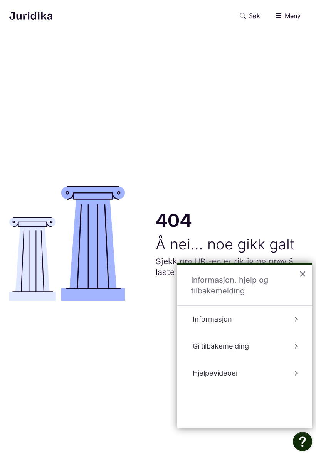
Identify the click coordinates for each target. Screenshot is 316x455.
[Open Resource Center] (302, 441)
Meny (293, 16)
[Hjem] (30, 16)
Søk (254, 16)
